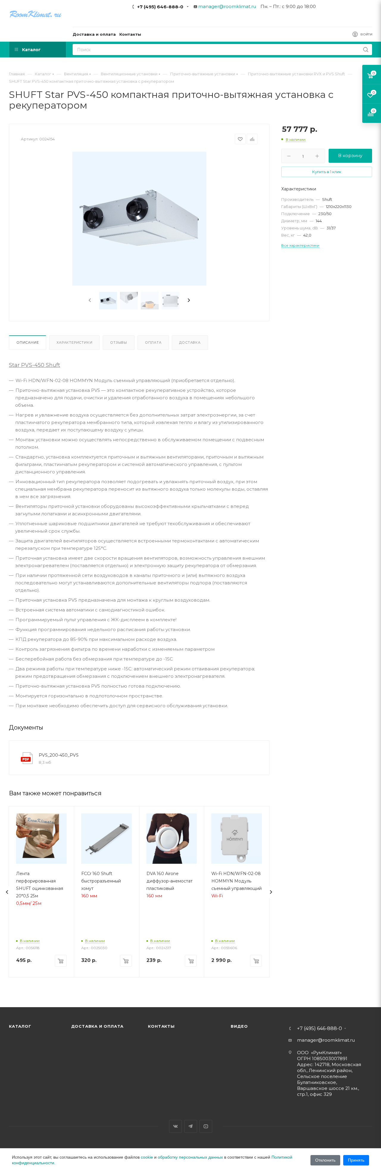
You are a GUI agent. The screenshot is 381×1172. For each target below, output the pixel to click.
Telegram (190, 1126)
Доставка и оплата (97, 1026)
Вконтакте (175, 1126)
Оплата (153, 342)
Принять (356, 1160)
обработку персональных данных (190, 1157)
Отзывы (118, 342)
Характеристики (74, 342)
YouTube (205, 1126)
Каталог (20, 1026)
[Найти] (365, 49)
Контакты (161, 1026)
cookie (147, 1157)
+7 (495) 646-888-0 (160, 7)
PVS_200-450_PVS (59, 755)
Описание (27, 342)
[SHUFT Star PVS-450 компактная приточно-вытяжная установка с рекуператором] (139, 219)
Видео (239, 1026)
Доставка (189, 342)
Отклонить (325, 1160)
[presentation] (89, 300)
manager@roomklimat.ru (227, 6)
